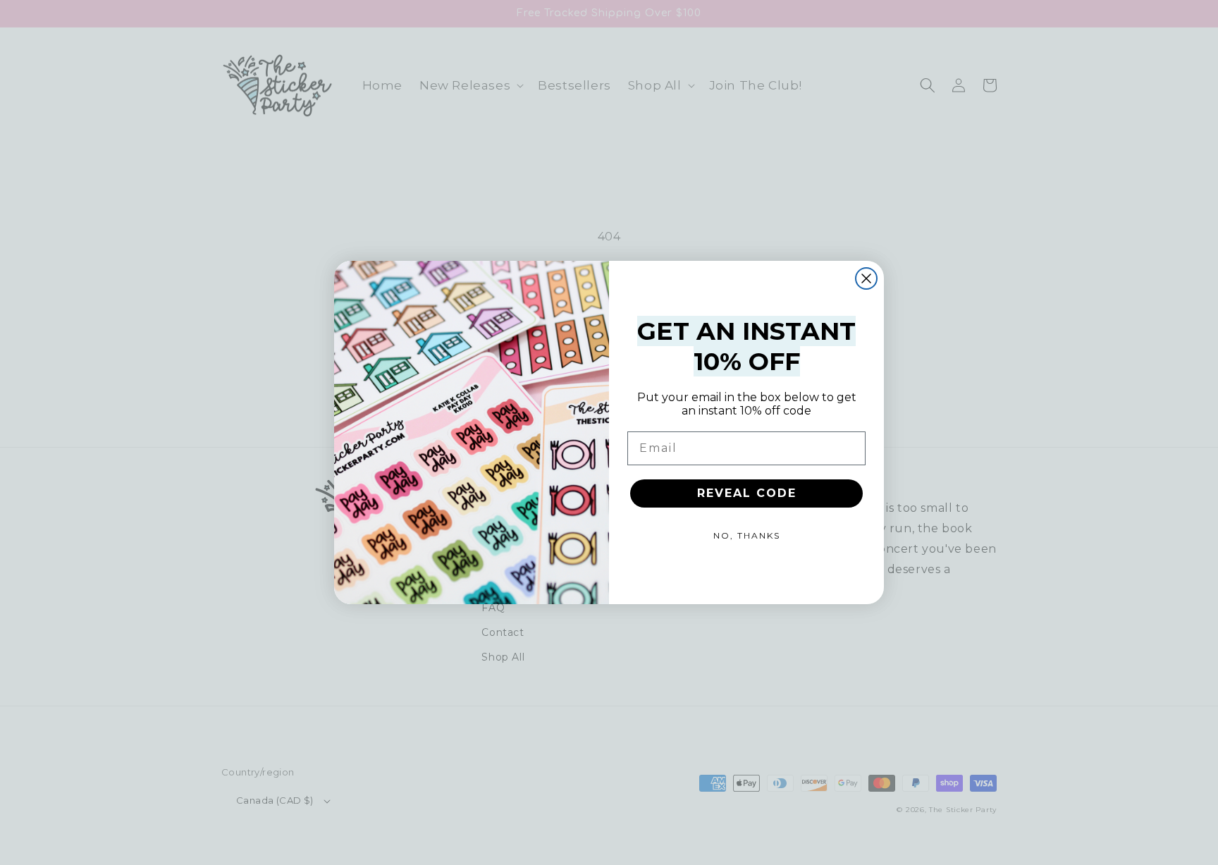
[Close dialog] (866, 278)
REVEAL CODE (746, 493)
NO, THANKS (746, 535)
